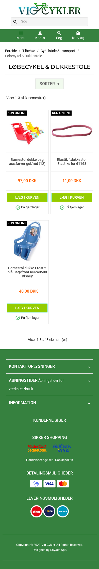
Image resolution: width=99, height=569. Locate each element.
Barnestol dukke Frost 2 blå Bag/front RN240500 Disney (27, 272)
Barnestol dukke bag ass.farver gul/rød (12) (27, 162)
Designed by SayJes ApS (50, 550)
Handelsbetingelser (39, 460)
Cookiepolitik (64, 460)
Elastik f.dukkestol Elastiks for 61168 (72, 162)
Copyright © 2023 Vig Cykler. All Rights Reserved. (49, 545)
